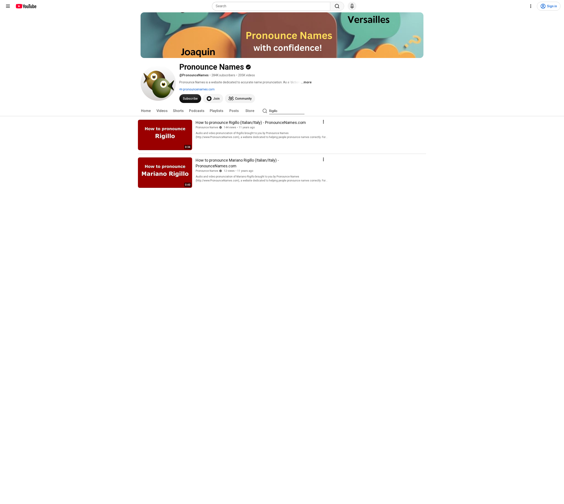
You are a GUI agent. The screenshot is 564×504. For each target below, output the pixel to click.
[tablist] (282, 111)
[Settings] (530, 6)
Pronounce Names (207, 127)
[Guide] (8, 6)
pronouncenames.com (198, 89)
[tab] (146, 111)
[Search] (337, 6)
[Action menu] (323, 121)
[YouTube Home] (25, 6)
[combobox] (272, 6)
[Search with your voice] (352, 6)
